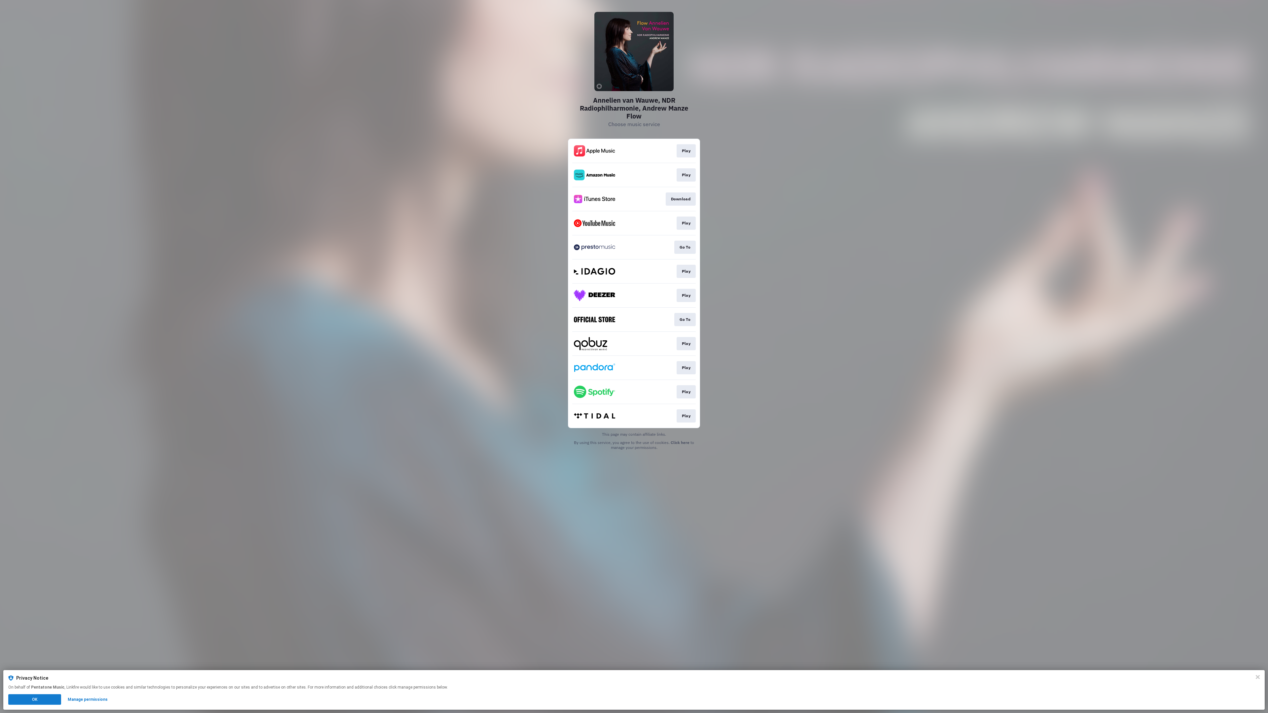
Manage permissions (88, 699)
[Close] (1257, 677)
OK (34, 699)
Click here (680, 442)
